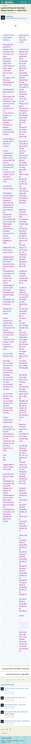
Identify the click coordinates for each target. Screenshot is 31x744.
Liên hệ (3, 741)
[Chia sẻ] (27, 23)
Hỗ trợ (22, 741)
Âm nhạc (12, 692)
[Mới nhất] (29, 2)
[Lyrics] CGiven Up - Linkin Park (15, 697)
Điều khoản (15, 741)
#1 (29, 23)
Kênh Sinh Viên (6, 738)
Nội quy (9, 741)
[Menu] (2, 2)
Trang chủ (4, 742)
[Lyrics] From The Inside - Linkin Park (17, 721)
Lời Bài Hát (5, 13)
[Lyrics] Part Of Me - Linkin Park (15, 705)
